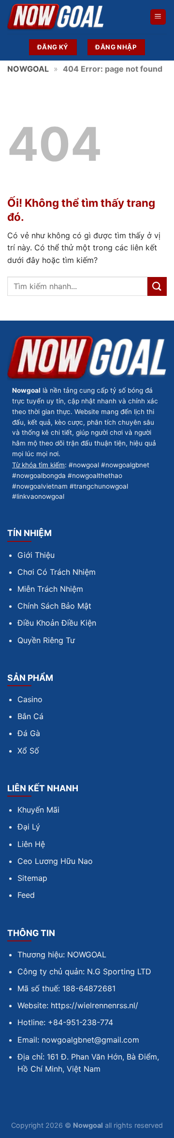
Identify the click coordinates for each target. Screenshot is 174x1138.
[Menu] (158, 17)
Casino (30, 699)
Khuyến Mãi (38, 810)
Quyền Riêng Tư (46, 640)
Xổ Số (28, 750)
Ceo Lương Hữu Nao (55, 861)
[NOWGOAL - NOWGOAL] (55, 17)
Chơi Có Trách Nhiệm (56, 572)
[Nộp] (157, 286)
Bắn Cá (30, 716)
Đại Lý (28, 826)
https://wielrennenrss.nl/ (94, 1005)
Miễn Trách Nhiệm (50, 589)
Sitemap (32, 878)
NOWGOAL (28, 69)
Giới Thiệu (36, 555)
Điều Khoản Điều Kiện (56, 623)
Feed (26, 895)
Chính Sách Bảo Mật (54, 606)
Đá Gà (28, 733)
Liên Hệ (31, 844)
